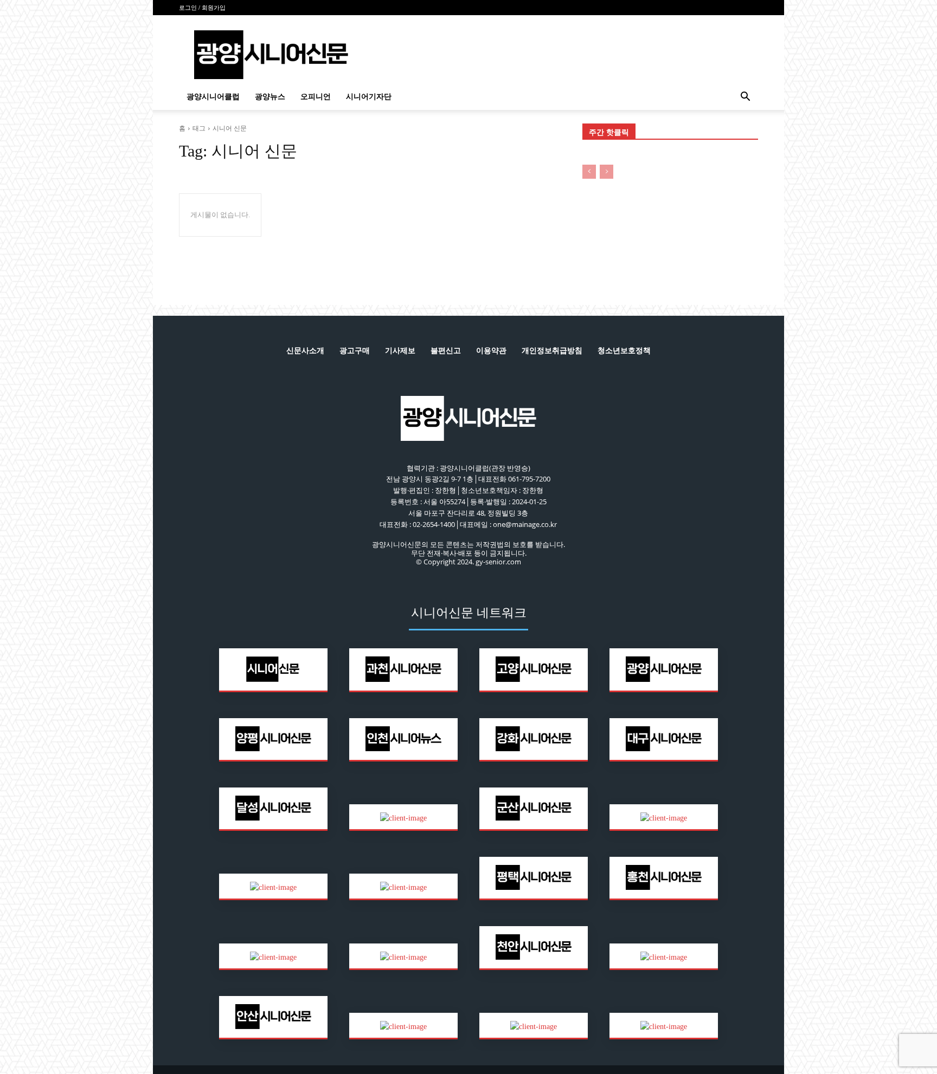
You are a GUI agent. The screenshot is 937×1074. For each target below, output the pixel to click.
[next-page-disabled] (606, 172)
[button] (745, 98)
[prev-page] (589, 172)
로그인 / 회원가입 (202, 7)
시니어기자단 (369, 97)
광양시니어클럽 (213, 97)
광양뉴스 (270, 97)
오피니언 (315, 97)
